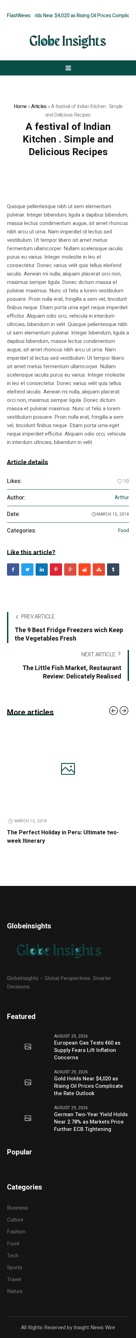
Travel (14, 1279)
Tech (12, 1255)
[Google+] (70, 569)
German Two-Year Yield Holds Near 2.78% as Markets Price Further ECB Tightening (91, 1122)
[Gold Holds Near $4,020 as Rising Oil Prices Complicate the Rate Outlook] (28, 1083)
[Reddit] (84, 569)
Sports (14, 1267)
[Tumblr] (113, 569)
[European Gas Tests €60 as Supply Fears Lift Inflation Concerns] (28, 1047)
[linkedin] (42, 569)
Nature (15, 1291)
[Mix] (99, 569)
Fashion (16, 1232)
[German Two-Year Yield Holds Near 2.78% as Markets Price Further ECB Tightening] (28, 1119)
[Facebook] (13, 569)
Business (17, 1208)
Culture (15, 1220)
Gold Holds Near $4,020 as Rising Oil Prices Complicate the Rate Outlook (88, 1086)
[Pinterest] (56, 569)
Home (20, 106)
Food (123, 530)
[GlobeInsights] (68, 42)
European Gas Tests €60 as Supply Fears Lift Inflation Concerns (87, 1050)
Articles (38, 106)
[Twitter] (27, 569)
